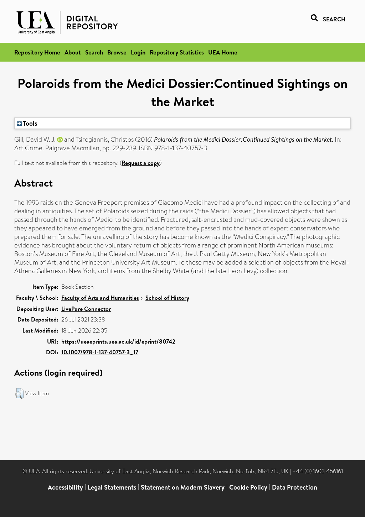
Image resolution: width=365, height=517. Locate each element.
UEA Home (222, 52)
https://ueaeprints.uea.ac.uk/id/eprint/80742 (118, 341)
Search (94, 52)
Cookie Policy (248, 487)
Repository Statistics (177, 52)
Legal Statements (112, 487)
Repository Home (37, 52)
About (73, 52)
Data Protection (294, 487)
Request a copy (141, 163)
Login (138, 52)
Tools (29, 123)
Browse (117, 52)
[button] (19, 393)
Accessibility (65, 487)
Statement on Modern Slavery (183, 487)
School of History (167, 298)
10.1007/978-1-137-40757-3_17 (99, 352)
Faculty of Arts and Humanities (100, 298)
